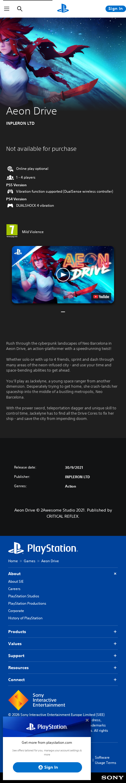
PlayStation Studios (23, 596)
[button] (63, 274)
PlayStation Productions (27, 603)
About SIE (15, 581)
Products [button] (17, 631)
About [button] (14, 573)
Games (29, 560)
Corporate (16, 610)
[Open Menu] (6, 9)
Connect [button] (16, 679)
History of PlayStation (25, 618)
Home (13, 560)
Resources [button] (18, 667)
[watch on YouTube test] (101, 296)
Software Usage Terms (105, 760)
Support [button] (16, 655)
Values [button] (15, 643)
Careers (14, 588)
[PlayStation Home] (63, 9)
